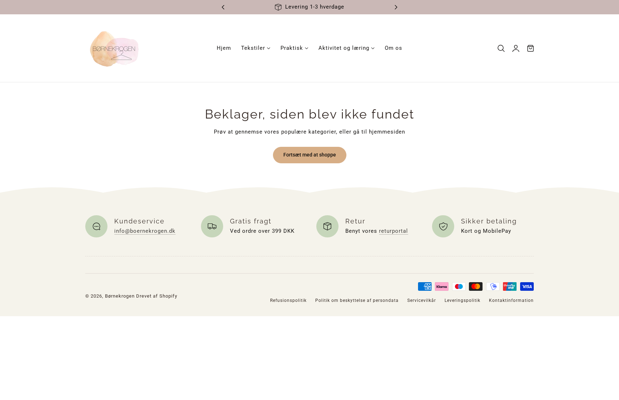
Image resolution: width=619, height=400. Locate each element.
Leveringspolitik (462, 300)
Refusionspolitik (288, 300)
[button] (501, 48)
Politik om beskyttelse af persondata (357, 300)
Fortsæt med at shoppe (309, 155)
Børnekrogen (120, 296)
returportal (393, 231)
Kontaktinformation (511, 300)
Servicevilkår (421, 300)
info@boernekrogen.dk (145, 231)
